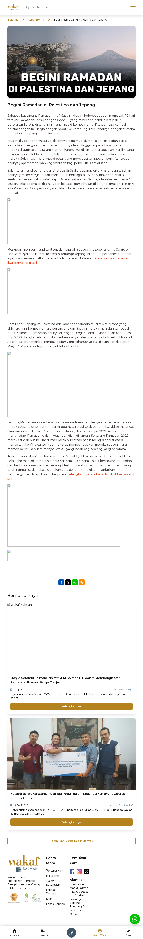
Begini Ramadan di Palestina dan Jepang (80, 19)
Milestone (52, 875)
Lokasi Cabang (55, 904)
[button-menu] (133, 7)
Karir (49, 898)
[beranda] (71, 932)
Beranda (12, 19)
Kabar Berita (36, 19)
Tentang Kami (55, 870)
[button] (82, 582)
